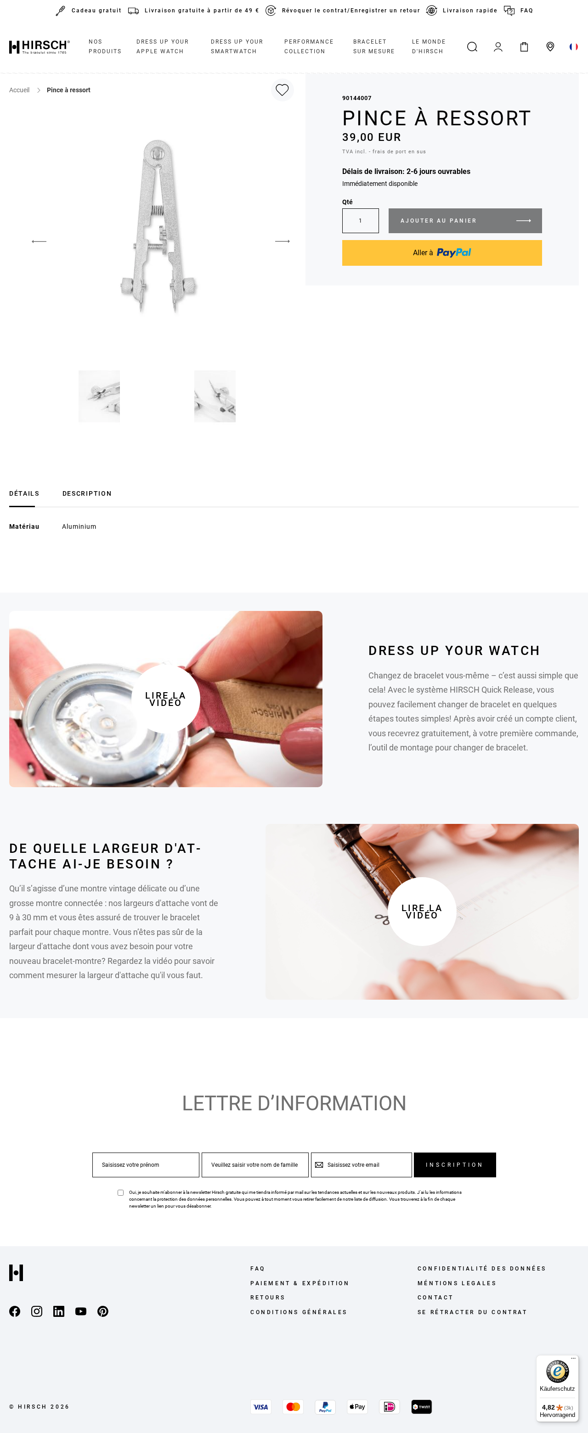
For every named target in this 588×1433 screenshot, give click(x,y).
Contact (436, 1297)
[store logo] (39, 47)
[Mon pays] (574, 46)
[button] (32, 241)
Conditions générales (299, 1312)
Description (87, 493)
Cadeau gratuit (97, 10)
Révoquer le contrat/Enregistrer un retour (351, 10)
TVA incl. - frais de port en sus (384, 152)
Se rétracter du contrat (473, 1312)
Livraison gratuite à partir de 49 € (202, 10)
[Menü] (573, 1360)
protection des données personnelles (194, 1199)
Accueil (20, 90)
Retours (267, 1297)
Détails (24, 493)
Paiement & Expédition (300, 1283)
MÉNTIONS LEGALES (457, 1283)
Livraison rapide (470, 10)
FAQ (526, 10)
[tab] (24, 492)
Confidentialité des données (482, 1268)
